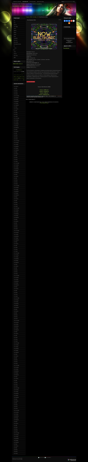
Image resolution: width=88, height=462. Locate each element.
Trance (15, 51)
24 (14, 79)
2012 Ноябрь (16, 144)
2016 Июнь (16, 224)
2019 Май (15, 290)
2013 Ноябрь (16, 166)
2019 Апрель (16, 288)
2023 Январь (16, 372)
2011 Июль (16, 114)
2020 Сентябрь (16, 320)
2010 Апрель (16, 86)
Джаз (15, 57)
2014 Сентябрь (16, 185)
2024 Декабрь (16, 415)
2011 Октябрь (16, 120)
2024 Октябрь (16, 412)
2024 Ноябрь (16, 414)
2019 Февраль (16, 284)
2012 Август (16, 138)
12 (17, 76)
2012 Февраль (16, 127)
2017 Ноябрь (16, 256)
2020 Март (15, 309)
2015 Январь (16, 193)
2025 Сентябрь (16, 432)
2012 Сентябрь (16, 140)
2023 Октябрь (16, 389)
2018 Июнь (16, 269)
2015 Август (16, 206)
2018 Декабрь (16, 281)
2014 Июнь (16, 179)
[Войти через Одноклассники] (69, 23)
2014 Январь (16, 170)
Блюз (15, 36)
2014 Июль (16, 181)
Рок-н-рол (15, 40)
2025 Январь (16, 417)
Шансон (15, 24)
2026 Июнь (16, 449)
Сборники (15, 38)
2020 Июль (16, 316)
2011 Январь (16, 103)
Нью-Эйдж (16, 26)
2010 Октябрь (16, 97)
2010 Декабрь (16, 101)
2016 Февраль (16, 217)
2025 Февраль (16, 419)
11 (15, 76)
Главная (27, 17)
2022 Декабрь (16, 371)
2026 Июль (16, 451)
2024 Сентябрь (16, 410)
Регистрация (37, 3)
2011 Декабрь (16, 123)
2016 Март (15, 219)
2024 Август (16, 408)
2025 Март (15, 421)
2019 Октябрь (16, 299)
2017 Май (15, 245)
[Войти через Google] (74, 21)
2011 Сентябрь (16, 118)
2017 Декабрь (16, 258)
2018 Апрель (16, 266)
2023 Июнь (16, 382)
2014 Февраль (16, 172)
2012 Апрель (16, 131)
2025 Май (15, 425)
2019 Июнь (16, 292)
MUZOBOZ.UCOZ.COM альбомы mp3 (22, 6)
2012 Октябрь (16, 142)
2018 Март (15, 264)
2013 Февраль (16, 150)
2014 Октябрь (16, 187)
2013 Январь (16, 148)
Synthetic (52, 96)
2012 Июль (16, 136)
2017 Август (16, 251)
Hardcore (15, 53)
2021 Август (16, 341)
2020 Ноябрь (16, 324)
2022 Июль (16, 361)
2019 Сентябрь (16, 297)
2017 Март (15, 241)
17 (14, 78)
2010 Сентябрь (16, 95)
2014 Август (16, 183)
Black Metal (16, 55)
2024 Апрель (16, 400)
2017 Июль (16, 249)
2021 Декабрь (16, 348)
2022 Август (16, 363)
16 (23, 76)
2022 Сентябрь (16, 365)
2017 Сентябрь (16, 253)
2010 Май (15, 88)
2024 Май (15, 402)
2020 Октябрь (16, 322)
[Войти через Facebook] (69, 21)
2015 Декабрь (16, 213)
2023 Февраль (16, 374)
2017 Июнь (16, 247)
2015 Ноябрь (16, 211)
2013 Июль (16, 159)
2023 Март (15, 376)
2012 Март (15, 129)
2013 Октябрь (16, 165)
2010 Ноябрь (16, 99)
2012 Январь (16, 125)
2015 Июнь (16, 202)
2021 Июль (16, 339)
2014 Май (15, 178)
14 (20, 76)
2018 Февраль (16, 262)
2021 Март (15, 331)
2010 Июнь (16, 90)
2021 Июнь (16, 337)
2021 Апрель (16, 333)
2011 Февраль (16, 105)
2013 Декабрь (16, 168)
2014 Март (15, 174)
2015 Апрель (16, 198)
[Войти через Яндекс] (71, 21)
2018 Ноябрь (16, 279)
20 (37, 17)
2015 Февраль (16, 194)
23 (23, 78)
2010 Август (16, 93)
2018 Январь (16, 260)
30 (23, 79)
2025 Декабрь (16, 438)
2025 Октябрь (16, 434)
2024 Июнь (16, 404)
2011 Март (15, 106)
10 (14, 76)
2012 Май (15, 133)
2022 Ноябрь (16, 369)
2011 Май (15, 110)
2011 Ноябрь (16, 121)
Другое (15, 30)
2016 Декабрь (16, 236)
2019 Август (16, 296)
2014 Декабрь (16, 191)
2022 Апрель (16, 356)
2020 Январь (16, 305)
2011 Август (16, 116)
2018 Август (16, 273)
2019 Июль (16, 294)
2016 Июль (16, 226)
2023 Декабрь (16, 393)
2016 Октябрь (16, 232)
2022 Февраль (16, 352)
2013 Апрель (16, 153)
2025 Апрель (16, 423)
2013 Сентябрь (16, 163)
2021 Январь (16, 327)
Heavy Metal (16, 42)
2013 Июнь (16, 157)
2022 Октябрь (16, 367)
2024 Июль (16, 406)
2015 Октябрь (16, 209)
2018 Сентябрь (16, 275)
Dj (14, 45)
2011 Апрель (16, 108)
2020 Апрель (16, 311)
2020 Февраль (16, 307)
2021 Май (15, 335)
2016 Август (16, 228)
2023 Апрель (16, 378)
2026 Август (16, 453)
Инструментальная (17, 44)
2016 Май (15, 223)
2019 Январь (16, 283)
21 (20, 78)
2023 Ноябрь (16, 391)
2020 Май (15, 312)
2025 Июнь (16, 427)
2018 (31, 17)
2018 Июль (16, 271)
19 (17, 78)
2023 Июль (16, 384)
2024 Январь (16, 395)
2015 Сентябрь (16, 208)
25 (15, 79)
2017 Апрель (16, 243)
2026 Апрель (16, 445)
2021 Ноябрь (16, 346)
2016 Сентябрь (16, 230)
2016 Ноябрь (16, 234)
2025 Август (16, 430)
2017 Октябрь (16, 254)
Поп (14, 22)
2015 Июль (16, 204)
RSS (33, 3)
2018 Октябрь (16, 277)
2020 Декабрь (16, 326)
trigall (46, 96)
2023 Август (16, 386)
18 (15, 78)
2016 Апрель (16, 221)
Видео (15, 32)
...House (15, 47)
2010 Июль (16, 91)
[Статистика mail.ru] (48, 457)
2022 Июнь (16, 359)
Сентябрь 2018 (19, 69)
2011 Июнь (16, 112)
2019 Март (15, 286)
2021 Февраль (16, 329)
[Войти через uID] (65, 21)
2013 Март (15, 151)
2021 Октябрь (16, 344)
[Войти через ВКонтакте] (67, 21)
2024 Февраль (16, 397)
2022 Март (15, 354)
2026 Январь (16, 440)
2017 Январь (16, 238)
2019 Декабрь (16, 303)
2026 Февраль (16, 442)
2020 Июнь (16, 314)
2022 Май (15, 357)
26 (17, 79)
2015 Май (15, 200)
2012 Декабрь (16, 146)
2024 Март (15, 399)
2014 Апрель (16, 176)
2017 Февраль (16, 239)
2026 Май (15, 447)
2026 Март (15, 444)
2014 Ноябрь (16, 189)
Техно (15, 28)
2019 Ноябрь (16, 301)
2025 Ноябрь (16, 436)
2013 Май (15, 155)
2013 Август (16, 161)
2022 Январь (16, 350)
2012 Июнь (16, 135)
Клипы (15, 34)
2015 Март (15, 196)
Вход (41, 3)
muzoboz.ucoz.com (71, 459)
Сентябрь (35, 17)
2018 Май (15, 268)
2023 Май (15, 380)
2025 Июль (16, 429)
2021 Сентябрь (16, 342)
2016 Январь (16, 215)
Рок (14, 20)
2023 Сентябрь (16, 387)
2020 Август (16, 318)
